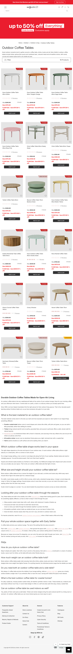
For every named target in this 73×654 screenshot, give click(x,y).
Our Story (25, 617)
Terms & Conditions (43, 623)
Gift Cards (60, 617)
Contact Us (26, 613)
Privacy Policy (41, 616)
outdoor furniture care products (31, 515)
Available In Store (61, 378)
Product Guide (6, 623)
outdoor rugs (50, 528)
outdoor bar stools (63, 528)
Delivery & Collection (8, 616)
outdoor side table (52, 571)
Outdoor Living (34, 43)
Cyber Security (41, 619)
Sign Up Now (60, 2)
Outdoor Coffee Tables (47, 43)
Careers (25, 624)
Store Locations (27, 610)
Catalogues (61, 610)
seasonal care (35, 496)
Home (20, 43)
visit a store (32, 536)
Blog (59, 613)
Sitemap (60, 621)
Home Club (65, 534)
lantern (49, 551)
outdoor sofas (11, 528)
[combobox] (36, 10)
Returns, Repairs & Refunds (10, 619)
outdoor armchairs (24, 528)
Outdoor (26, 43)
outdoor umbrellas (16, 530)
